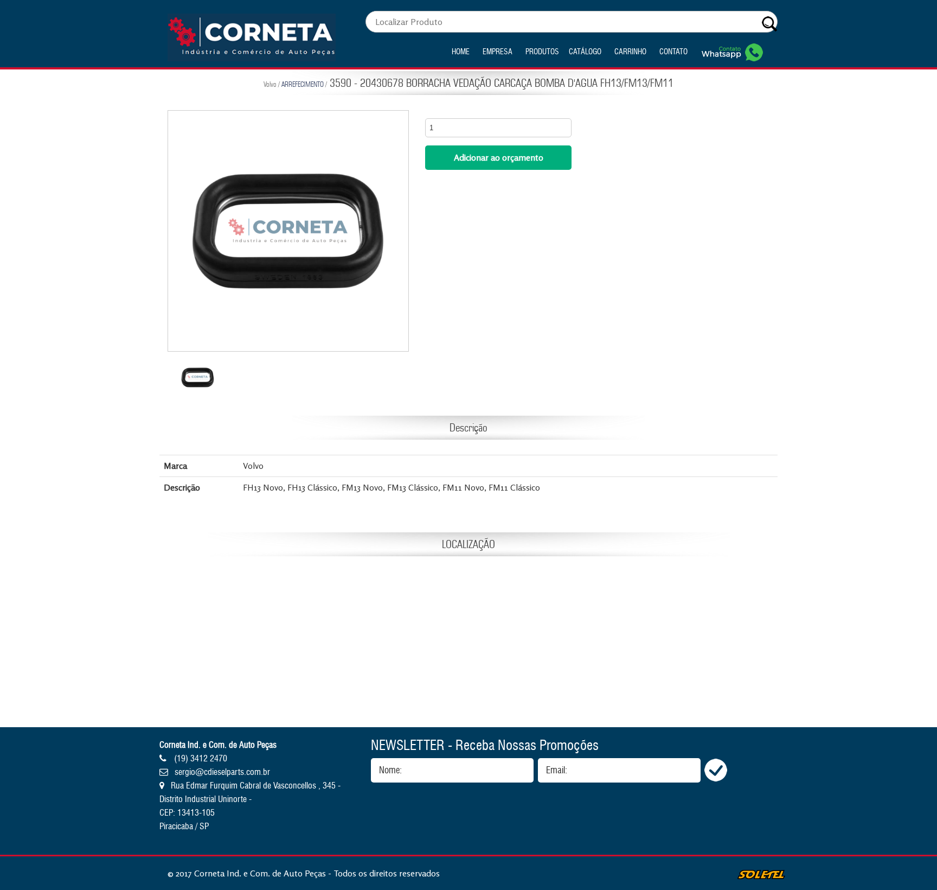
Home (461, 51)
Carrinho (630, 51)
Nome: (390, 770)
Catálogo (585, 51)
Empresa (497, 51)
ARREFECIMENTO (302, 84)
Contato (673, 51)
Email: (556, 770)
